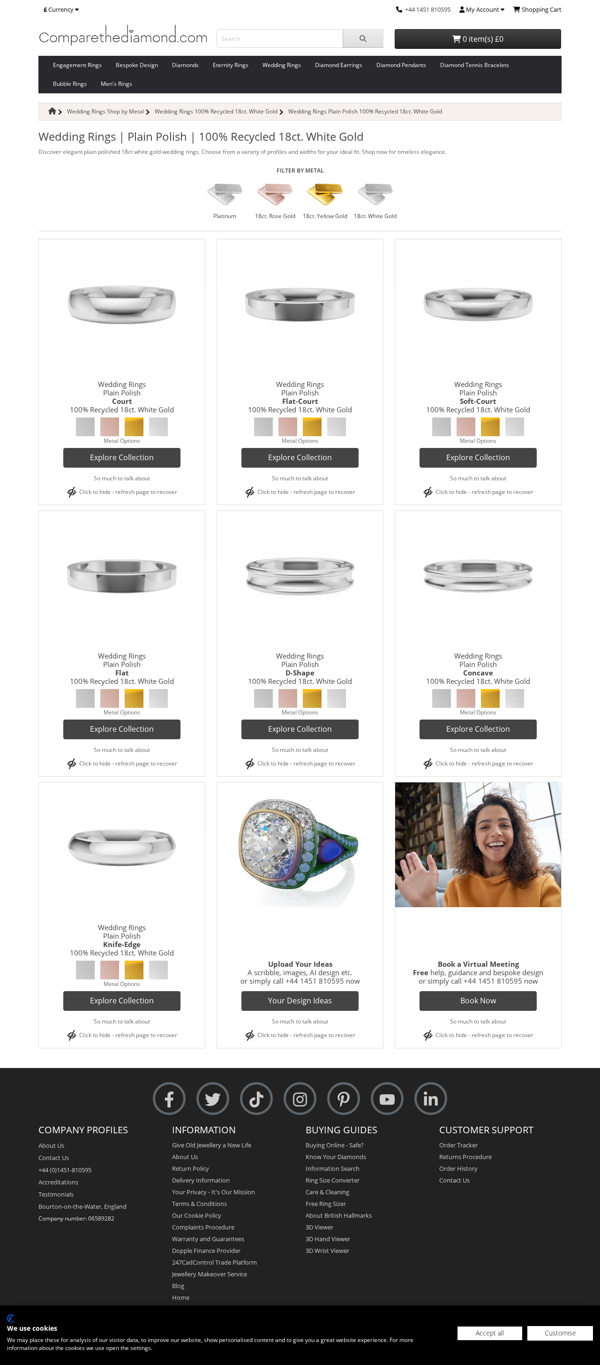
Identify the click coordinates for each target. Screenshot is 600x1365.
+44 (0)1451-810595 (64, 1170)
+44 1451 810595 (427, 9)
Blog (178, 1286)
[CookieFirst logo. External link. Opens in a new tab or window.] (10, 1318)
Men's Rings (116, 84)
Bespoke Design (137, 65)
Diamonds (185, 65)
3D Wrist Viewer (327, 1250)
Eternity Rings (230, 65)
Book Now (478, 1000)
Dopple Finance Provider (206, 1250)
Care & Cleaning (327, 1192)
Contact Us (53, 1157)
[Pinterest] (344, 1099)
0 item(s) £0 (482, 39)
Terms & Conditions (199, 1203)
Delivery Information (201, 1180)
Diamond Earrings (338, 65)
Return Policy (190, 1168)
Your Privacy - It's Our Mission (213, 1192)
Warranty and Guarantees (208, 1239)
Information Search (333, 1168)
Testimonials (56, 1194)
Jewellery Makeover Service (209, 1274)
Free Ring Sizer (326, 1203)
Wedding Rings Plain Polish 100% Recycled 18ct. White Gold (365, 111)
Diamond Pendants (401, 65)
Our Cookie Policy (196, 1215)
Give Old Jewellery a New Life (211, 1145)
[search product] (363, 38)
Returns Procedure (465, 1157)
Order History (458, 1168)
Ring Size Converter (333, 1180)
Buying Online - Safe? (335, 1145)
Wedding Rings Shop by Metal (105, 111)
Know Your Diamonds (336, 1157)
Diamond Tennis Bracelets (474, 65)
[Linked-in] (431, 1099)
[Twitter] (213, 1099)
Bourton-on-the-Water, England (82, 1206)
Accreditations (58, 1182)
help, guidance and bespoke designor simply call (478, 972)
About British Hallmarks (339, 1215)
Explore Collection (122, 457)
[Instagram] (300, 1099)
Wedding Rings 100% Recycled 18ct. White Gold (216, 111)
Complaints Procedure (203, 1227)
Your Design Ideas (300, 1000)
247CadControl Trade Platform (214, 1262)
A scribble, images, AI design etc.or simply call (296, 972)
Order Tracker (458, 1145)
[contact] (399, 9)
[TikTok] (256, 1099)
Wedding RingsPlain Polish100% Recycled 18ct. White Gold (122, 396)
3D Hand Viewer (328, 1239)
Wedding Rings (281, 65)
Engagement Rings (77, 65)
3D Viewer (319, 1227)
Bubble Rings (70, 84)
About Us (51, 1145)
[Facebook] (169, 1099)
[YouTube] (387, 1099)
